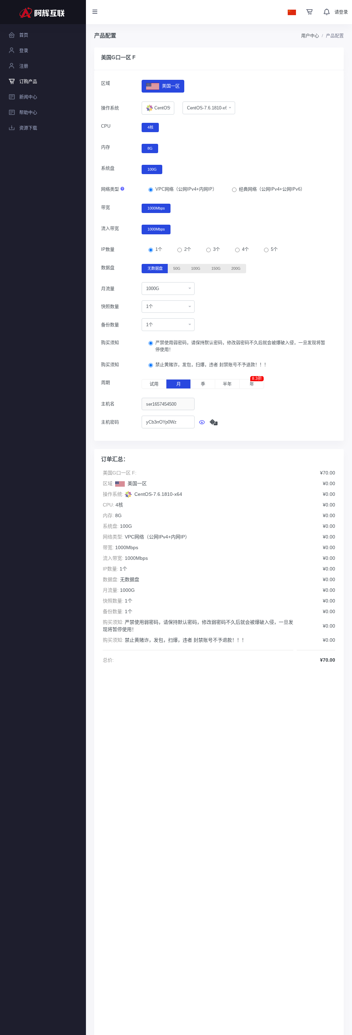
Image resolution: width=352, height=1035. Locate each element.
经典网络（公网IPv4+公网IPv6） (272, 189)
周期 (105, 382)
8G (150, 148)
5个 (274, 249)
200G (236, 268)
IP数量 (107, 249)
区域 (105, 83)
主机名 (107, 403)
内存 (105, 147)
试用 (154, 383)
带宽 (105, 207)
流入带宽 (110, 228)
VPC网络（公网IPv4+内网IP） (186, 189)
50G (176, 268)
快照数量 (110, 306)
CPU (105, 126)
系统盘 (107, 168)
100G (152, 169)
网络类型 (110, 189)
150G (216, 268)
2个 (187, 249)
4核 (150, 127)
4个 (245, 249)
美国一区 (170, 85)
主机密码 (110, 422)
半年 (227, 383)
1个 (158, 249)
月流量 (107, 288)
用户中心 (310, 35)
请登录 (341, 11)
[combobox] (158, 108)
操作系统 (110, 107)
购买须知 (110, 342)
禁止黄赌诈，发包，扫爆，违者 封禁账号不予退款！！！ (211, 364)
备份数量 (110, 324)
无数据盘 (155, 268)
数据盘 (107, 267)
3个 (216, 249)
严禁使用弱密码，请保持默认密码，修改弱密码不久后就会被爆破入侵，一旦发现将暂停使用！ (240, 346)
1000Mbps (156, 208)
